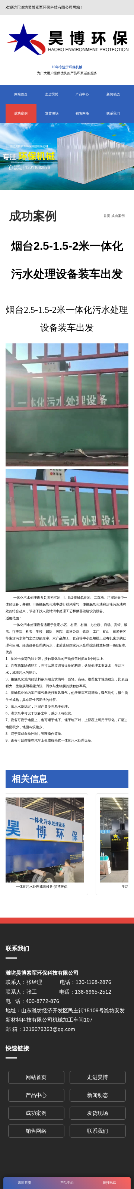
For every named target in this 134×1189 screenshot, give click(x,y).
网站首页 (21, 94)
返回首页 (24, 1183)
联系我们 (113, 113)
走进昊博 (51, 94)
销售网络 (82, 113)
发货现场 (51, 113)
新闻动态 (113, 94)
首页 (106, 216)
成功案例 (21, 113)
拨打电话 (109, 1183)
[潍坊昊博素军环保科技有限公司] (67, 39)
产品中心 (82, 94)
